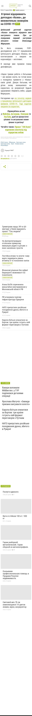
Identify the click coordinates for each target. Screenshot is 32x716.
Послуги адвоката (10, 492)
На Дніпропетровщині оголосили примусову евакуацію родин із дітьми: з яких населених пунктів (14, 244)
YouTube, (8, 117)
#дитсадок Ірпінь (5, 144)
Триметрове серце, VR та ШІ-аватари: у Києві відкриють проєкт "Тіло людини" (14, 229)
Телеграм (24, 114)
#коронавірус (4, 145)
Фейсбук (6, 114)
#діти (12, 144)
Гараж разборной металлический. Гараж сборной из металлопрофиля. (15, 544)
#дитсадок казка (21, 142)
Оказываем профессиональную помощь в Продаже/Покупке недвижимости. (16, 575)
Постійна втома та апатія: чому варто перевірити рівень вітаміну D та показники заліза (15, 258)
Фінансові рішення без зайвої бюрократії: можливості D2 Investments (15, 272)
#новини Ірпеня (19, 144)
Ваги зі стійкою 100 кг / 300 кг (15, 517)
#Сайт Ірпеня (4, 142)
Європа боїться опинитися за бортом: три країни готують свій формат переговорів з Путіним (16, 322)
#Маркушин (12, 142)
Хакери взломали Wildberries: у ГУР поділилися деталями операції (12, 391)
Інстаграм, (15, 114)
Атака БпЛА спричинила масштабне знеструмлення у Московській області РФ (14, 286)
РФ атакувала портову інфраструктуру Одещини (13, 298)
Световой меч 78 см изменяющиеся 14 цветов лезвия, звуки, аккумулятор (14, 604)
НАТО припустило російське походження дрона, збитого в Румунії (15, 309)
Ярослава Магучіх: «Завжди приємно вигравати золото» (16, 403)
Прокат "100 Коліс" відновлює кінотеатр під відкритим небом (18, 130)
